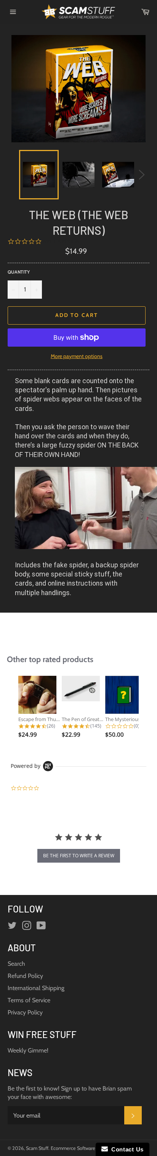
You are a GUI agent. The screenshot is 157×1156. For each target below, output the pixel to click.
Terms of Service (29, 1000)
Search (16, 963)
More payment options (77, 356)
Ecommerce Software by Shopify (84, 1148)
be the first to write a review (78, 855)
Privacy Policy (25, 1012)
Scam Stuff (37, 1148)
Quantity (19, 272)
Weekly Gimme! (28, 1050)
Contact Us (126, 1149)
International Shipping (36, 988)
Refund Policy (25, 975)
